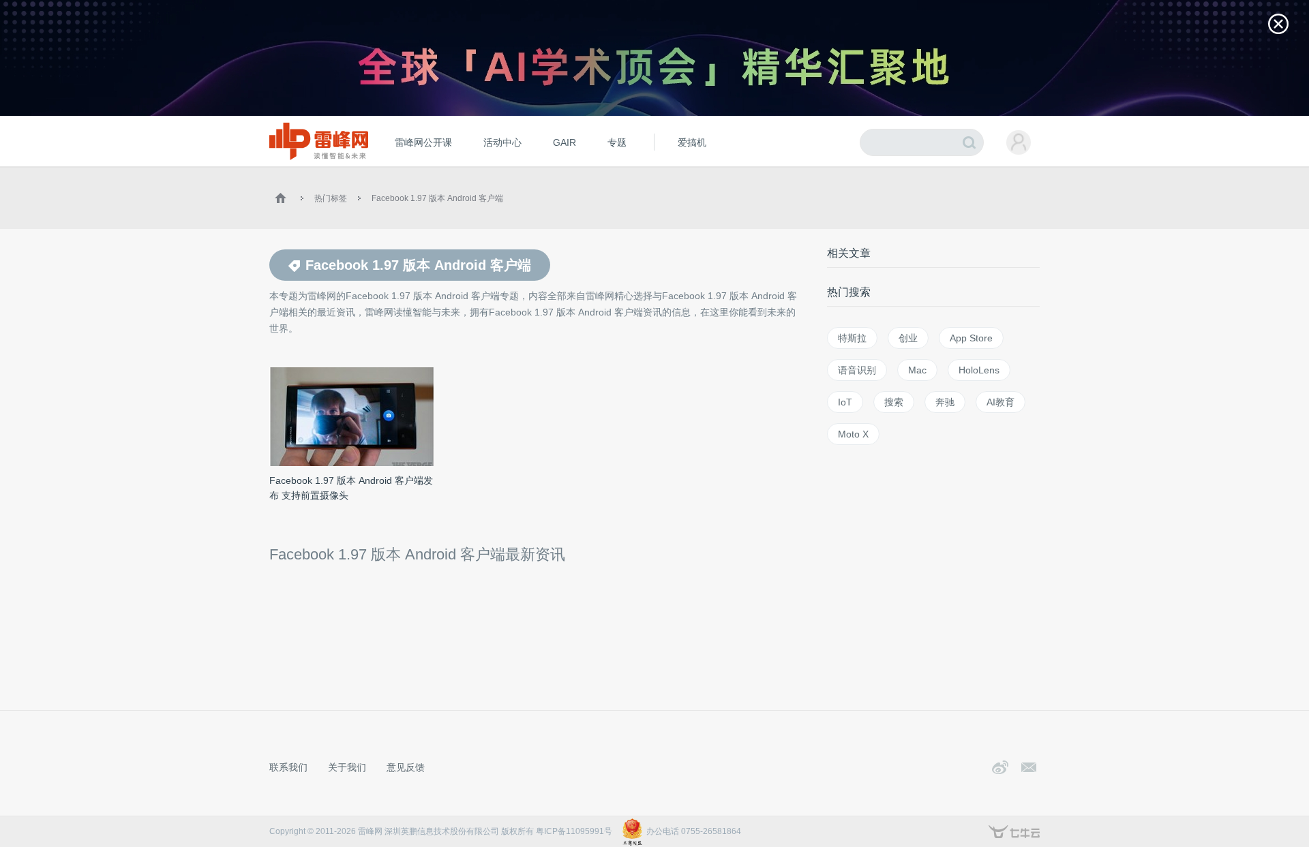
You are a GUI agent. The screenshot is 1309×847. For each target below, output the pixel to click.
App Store (971, 338)
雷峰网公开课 (423, 142)
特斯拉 (852, 338)
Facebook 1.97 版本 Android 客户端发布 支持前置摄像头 (351, 488)
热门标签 (330, 198)
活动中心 (502, 142)
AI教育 (1000, 402)
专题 (617, 142)
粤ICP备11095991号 (574, 831)
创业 (908, 338)
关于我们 (347, 767)
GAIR (564, 142)
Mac (917, 370)
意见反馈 (406, 767)
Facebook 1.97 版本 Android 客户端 (437, 198)
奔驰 (944, 402)
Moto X (853, 434)
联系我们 (288, 767)
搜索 (893, 402)
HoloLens (979, 370)
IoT (845, 402)
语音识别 (857, 370)
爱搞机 (692, 142)
